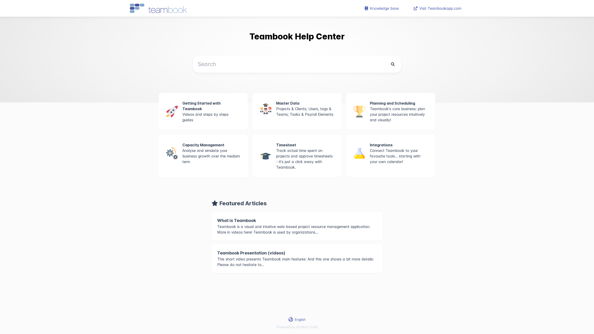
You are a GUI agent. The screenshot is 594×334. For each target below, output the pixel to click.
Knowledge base (384, 8)
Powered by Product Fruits (297, 327)
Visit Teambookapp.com (440, 8)
